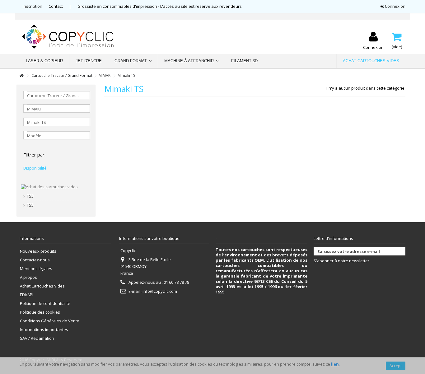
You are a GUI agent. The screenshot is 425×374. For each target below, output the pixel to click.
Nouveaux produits (38, 251)
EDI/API (26, 294)
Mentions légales (36, 268)
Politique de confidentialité (45, 303)
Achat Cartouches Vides (42, 286)
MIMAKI (105, 75)
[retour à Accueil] (21, 76)
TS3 (30, 196)
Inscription (32, 6)
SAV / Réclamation (37, 338)
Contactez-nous (35, 260)
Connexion (394, 6)
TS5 (30, 205)
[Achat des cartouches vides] (49, 186)
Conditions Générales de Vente (49, 321)
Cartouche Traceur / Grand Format (61, 75)
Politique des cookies (40, 312)
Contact (56, 6)
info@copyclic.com (159, 291)
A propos (28, 277)
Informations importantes (44, 329)
